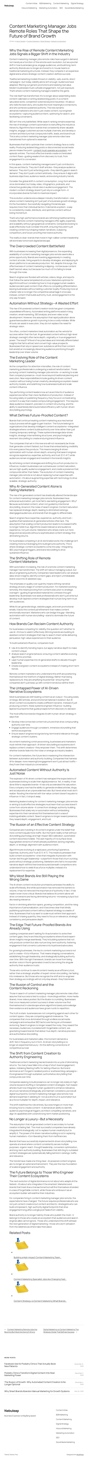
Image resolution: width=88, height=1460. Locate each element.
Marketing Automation (58, 41)
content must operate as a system (50, 150)
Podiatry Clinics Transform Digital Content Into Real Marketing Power (29, 1374)
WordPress (80, 1455)
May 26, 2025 (79, 1391)
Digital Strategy (45, 41)
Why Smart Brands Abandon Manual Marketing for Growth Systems (37, 1391)
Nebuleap (9, 5)
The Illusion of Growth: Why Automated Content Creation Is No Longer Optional (35, 1383)
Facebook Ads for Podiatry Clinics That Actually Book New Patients (30, 1365)
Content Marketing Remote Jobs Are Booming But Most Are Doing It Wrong (20, 1330)
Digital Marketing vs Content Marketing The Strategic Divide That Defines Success (61, 1330)
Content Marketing (33, 41)
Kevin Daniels (21, 41)
